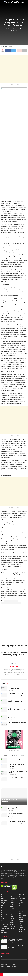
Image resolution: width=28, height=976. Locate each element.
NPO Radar (22, 894)
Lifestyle (12, 924)
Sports (21, 917)
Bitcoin (3, 916)
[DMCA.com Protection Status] (14, 887)
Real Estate (22, 905)
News (6, 46)
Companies (4, 926)
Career (3, 922)
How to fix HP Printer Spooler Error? (17, 759)
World (20, 931)
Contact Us (14, 966)
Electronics (4, 932)
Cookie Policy (12, 964)
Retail (20, 907)
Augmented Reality (4, 908)
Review (21, 909)
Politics (21, 900)
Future (11, 906)
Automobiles (4, 911)
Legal (11, 922)
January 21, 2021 (14, 30)
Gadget (12, 908)
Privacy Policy (4, 964)
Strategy (21, 921)
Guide (11, 912)
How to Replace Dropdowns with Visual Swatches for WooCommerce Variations (17, 815)
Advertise (8, 963)
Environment (13, 898)
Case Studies (4, 924)
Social (20, 913)
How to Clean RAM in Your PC (15, 777)
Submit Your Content (5, 966)
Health (11, 914)
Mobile (12, 928)
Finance (12, 902)
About (2, 963)
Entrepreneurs (14, 600)
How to (12, 918)
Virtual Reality (22, 929)
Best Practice (4, 914)
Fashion (12, 900)
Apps (2, 898)
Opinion (21, 896)
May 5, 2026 (11, 690)
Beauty (2, 912)
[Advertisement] (14, 69)
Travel (20, 925)
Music (11, 930)
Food (11, 904)
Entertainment (13, 896)
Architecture (4, 900)
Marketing (12, 926)
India (11, 920)
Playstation (22, 898)
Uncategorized (23, 927)
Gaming (12, 910)
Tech (20, 923)
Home (2, 46)
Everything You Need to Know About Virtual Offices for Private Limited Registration (17, 709)
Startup (21, 919)
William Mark (18, 28)
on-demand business (7, 603)
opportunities (17, 603)
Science (21, 911)
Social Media (22, 915)
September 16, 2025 (12, 719)
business (7, 600)
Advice (2, 894)
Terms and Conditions (17, 963)
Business (11, 46)
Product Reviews (21, 903)
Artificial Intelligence (4, 903)
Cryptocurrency (5, 928)
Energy (12, 894)
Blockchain (4, 918)
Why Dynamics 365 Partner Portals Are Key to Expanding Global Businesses (16, 701)
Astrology (3, 905)
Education (3, 930)
